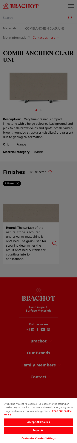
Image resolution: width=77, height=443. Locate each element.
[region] (38, 420)
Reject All (38, 430)
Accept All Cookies (38, 422)
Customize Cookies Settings (38, 438)
